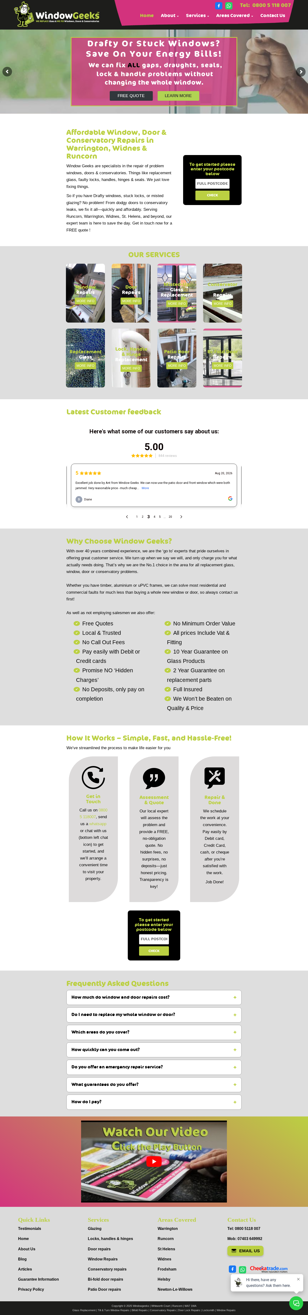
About (168, 16)
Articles (25, 1269)
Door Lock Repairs (189, 1310)
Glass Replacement (84, 1310)
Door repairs (99, 1249)
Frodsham (167, 1269)
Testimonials (29, 1229)
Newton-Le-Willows (175, 1289)
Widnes (164, 1259)
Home (147, 16)
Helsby (164, 1279)
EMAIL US (249, 1250)
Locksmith (208, 1310)
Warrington (168, 1229)
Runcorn (166, 1239)
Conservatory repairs (107, 1269)
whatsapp (97, 824)
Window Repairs (103, 1259)
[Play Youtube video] (154, 1162)
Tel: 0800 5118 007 (243, 1229)
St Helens (166, 1249)
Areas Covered (233, 16)
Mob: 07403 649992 (244, 1239)
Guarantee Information (38, 1279)
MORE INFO (85, 301)
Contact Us (272, 16)
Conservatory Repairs (163, 1310)
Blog (22, 1259)
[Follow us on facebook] (218, 5)
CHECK (212, 195)
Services (196, 16)
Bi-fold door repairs (105, 1279)
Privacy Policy (31, 1289)
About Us (26, 1249)
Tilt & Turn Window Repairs (113, 1310)
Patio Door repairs (104, 1289)
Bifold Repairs (140, 1310)
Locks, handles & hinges (110, 1239)
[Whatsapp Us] (228, 5)
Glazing (95, 1229)
